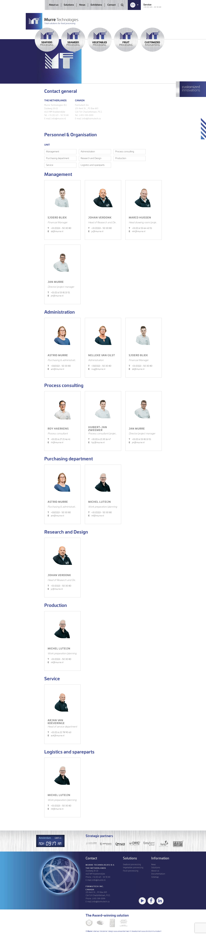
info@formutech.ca (100, 901)
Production (120, 158)
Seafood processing (132, 864)
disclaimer (103, 931)
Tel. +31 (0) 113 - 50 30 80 (56, 115)
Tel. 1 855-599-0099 (84, 115)
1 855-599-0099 (98, 898)
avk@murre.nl (56, 736)
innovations (152, 43)
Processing (46, 43)
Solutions (69, 5)
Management (52, 152)
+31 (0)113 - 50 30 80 (59, 228)
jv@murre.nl (95, 231)
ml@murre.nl (96, 516)
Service (49, 165)
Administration (88, 152)
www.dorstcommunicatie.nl (151, 931)
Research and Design (91, 158)
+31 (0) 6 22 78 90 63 (59, 732)
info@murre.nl (98, 879)
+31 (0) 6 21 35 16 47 (99, 439)
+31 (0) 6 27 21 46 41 (59, 439)
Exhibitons (96, 5)
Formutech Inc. (95, 886)
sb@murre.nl (55, 231)
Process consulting (124, 152)
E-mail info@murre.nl (55, 118)
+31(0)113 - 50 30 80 (59, 366)
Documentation (158, 873)
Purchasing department (57, 158)
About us (53, 5)
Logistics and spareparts (93, 165)
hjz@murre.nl (96, 443)
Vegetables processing (133, 867)
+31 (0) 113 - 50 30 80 (152, 6)
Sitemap (155, 876)
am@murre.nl (56, 369)
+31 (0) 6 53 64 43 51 (140, 228)
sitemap (96, 931)
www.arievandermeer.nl (122, 931)
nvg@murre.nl (96, 369)
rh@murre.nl (55, 443)
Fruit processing (130, 870)
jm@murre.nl (55, 296)
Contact (111, 5)
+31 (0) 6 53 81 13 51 (59, 293)
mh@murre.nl (137, 231)
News (82, 5)
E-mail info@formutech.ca (88, 118)
